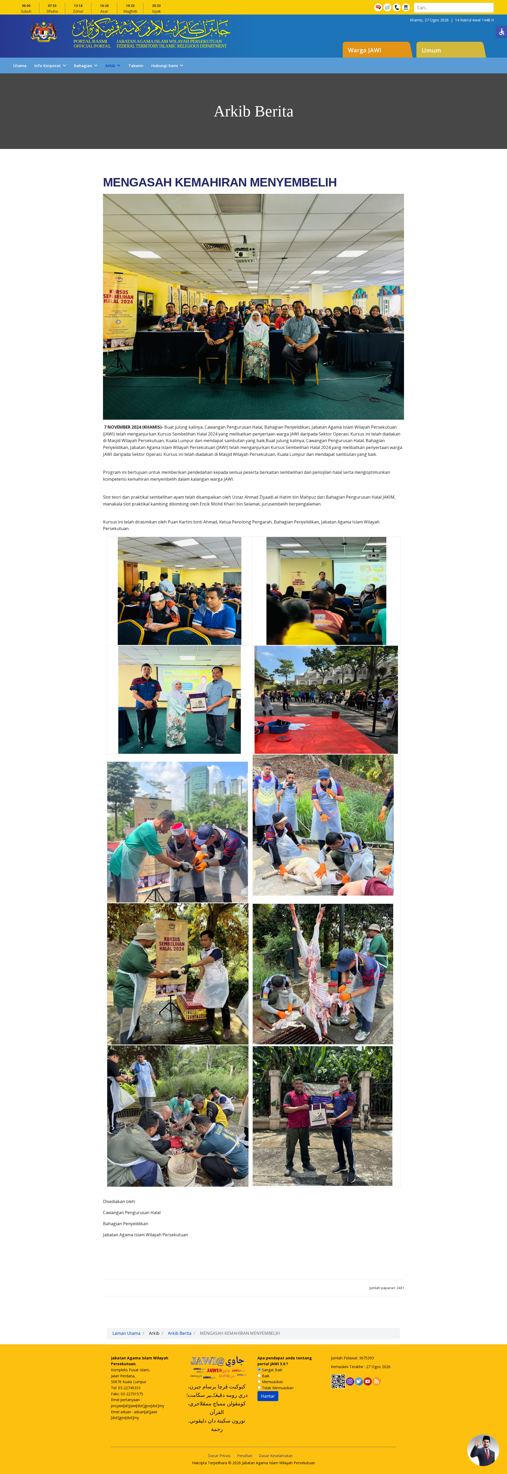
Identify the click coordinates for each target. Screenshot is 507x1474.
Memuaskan (272, 1381)
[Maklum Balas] (388, 7)
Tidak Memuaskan (277, 1387)
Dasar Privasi (219, 1455)
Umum (431, 50)
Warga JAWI (364, 50)
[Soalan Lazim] (378, 7)
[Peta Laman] (406, 7)
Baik (265, 1375)
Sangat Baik (271, 1369)
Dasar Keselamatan (276, 1455)
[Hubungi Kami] (397, 7)
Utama (19, 65)
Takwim (135, 65)
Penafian (244, 1455)
